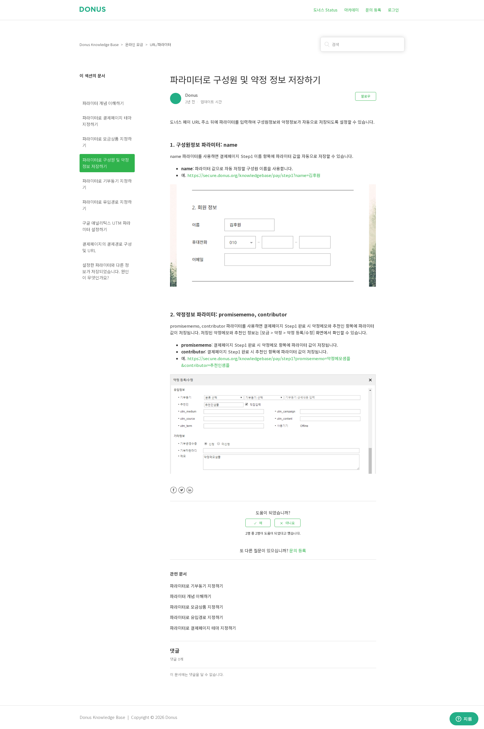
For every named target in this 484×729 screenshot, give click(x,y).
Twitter (181, 490)
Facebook (173, 490)
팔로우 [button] (365, 96)
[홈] (93, 10)
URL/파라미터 (160, 44)
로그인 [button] (393, 10)
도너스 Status (325, 10)
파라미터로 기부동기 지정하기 (107, 184)
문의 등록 (373, 10)
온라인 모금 (134, 44)
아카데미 (351, 10)
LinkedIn (189, 490)
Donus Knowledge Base (99, 44)
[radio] (258, 523)
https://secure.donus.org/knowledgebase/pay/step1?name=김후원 (253, 175)
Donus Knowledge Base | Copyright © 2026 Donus (128, 717)
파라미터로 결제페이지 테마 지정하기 (107, 121)
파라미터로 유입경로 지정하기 (107, 205)
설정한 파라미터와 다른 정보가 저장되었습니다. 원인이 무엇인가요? (105, 271)
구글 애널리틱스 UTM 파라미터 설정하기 (106, 226)
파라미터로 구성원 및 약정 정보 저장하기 (105, 163)
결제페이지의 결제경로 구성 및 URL (107, 247)
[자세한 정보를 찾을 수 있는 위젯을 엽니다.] (463, 719)
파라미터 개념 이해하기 (103, 103)
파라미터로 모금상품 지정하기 (107, 142)
